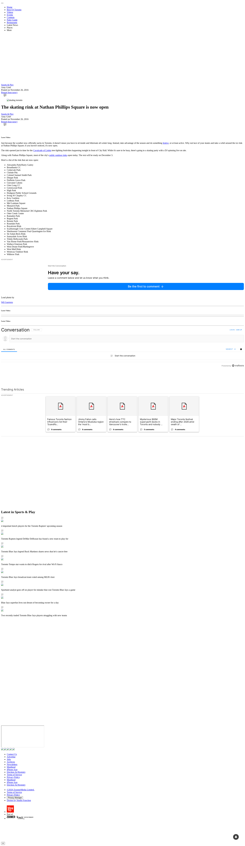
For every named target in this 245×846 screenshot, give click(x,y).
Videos (10, 12)
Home (9, 7)
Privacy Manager (15, 798)
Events (10, 15)
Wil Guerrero (7, 302)
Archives (11, 762)
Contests (10, 17)
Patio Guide (12, 20)
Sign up (239, 330)
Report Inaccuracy (9, 92)
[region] (122, 354)
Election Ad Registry (16, 772)
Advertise (11, 757)
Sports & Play (7, 85)
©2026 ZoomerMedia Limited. (20, 790)
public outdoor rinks (58, 155)
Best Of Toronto (14, 10)
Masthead (11, 767)
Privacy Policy (13, 777)
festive (166, 143)
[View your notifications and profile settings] (241, 349)
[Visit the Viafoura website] (238, 378)
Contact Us (12, 754)
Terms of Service (14, 774)
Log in (232, 330)
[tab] (9, 349)
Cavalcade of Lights (42, 150)
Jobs (9, 759)
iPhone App (12, 769)
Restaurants (12, 22)
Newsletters (12, 764)
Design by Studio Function (19, 800)
